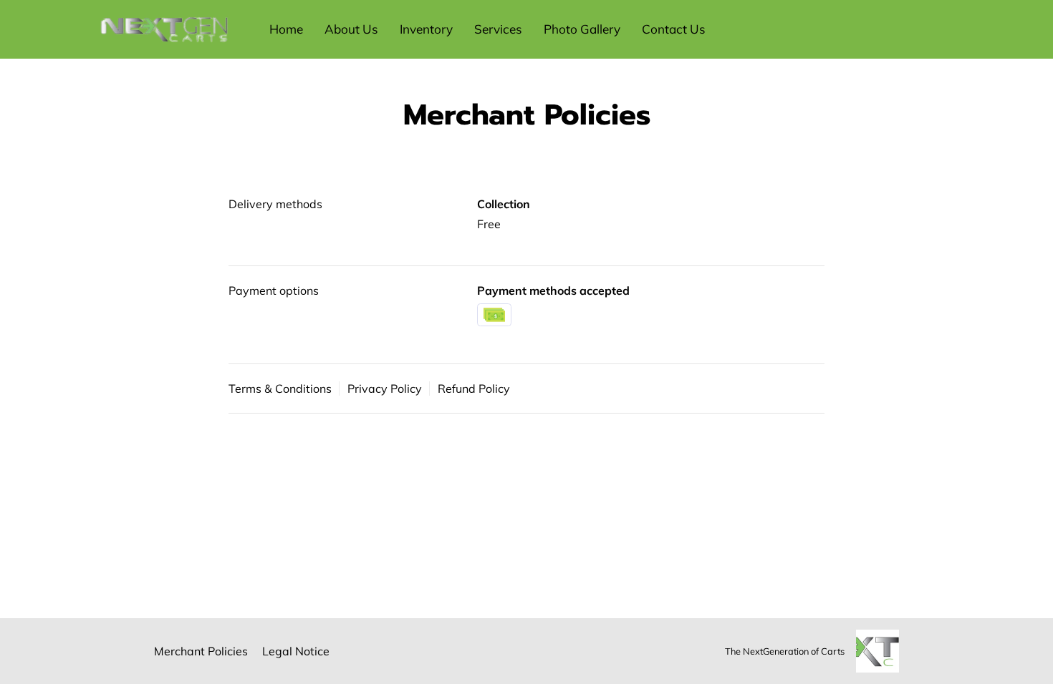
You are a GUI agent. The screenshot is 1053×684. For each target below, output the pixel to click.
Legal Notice (296, 651)
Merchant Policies (201, 651)
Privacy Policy (384, 388)
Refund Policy (474, 388)
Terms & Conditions (280, 388)
